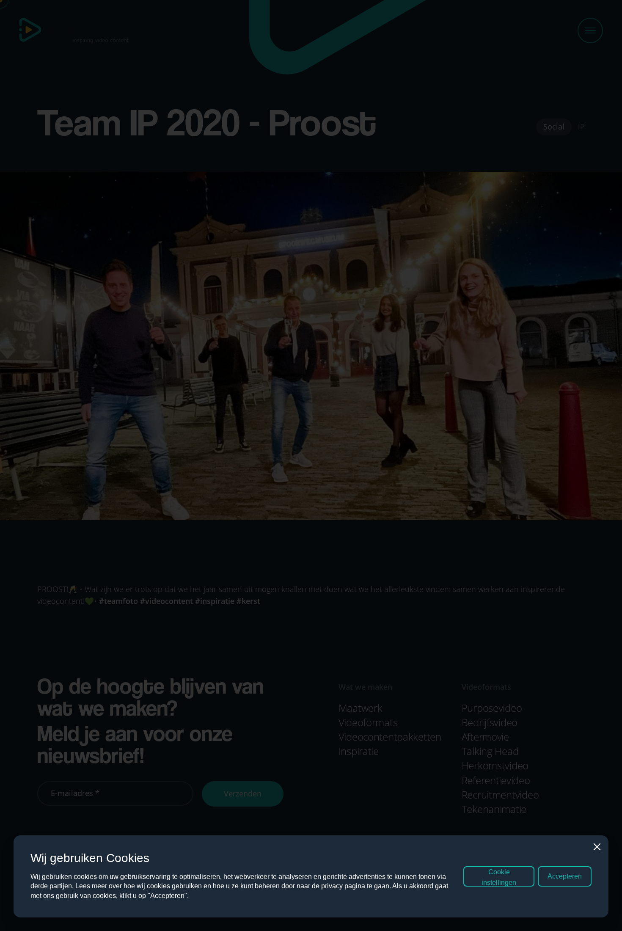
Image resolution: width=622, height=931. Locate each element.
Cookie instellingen (499, 877)
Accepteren (565, 876)
